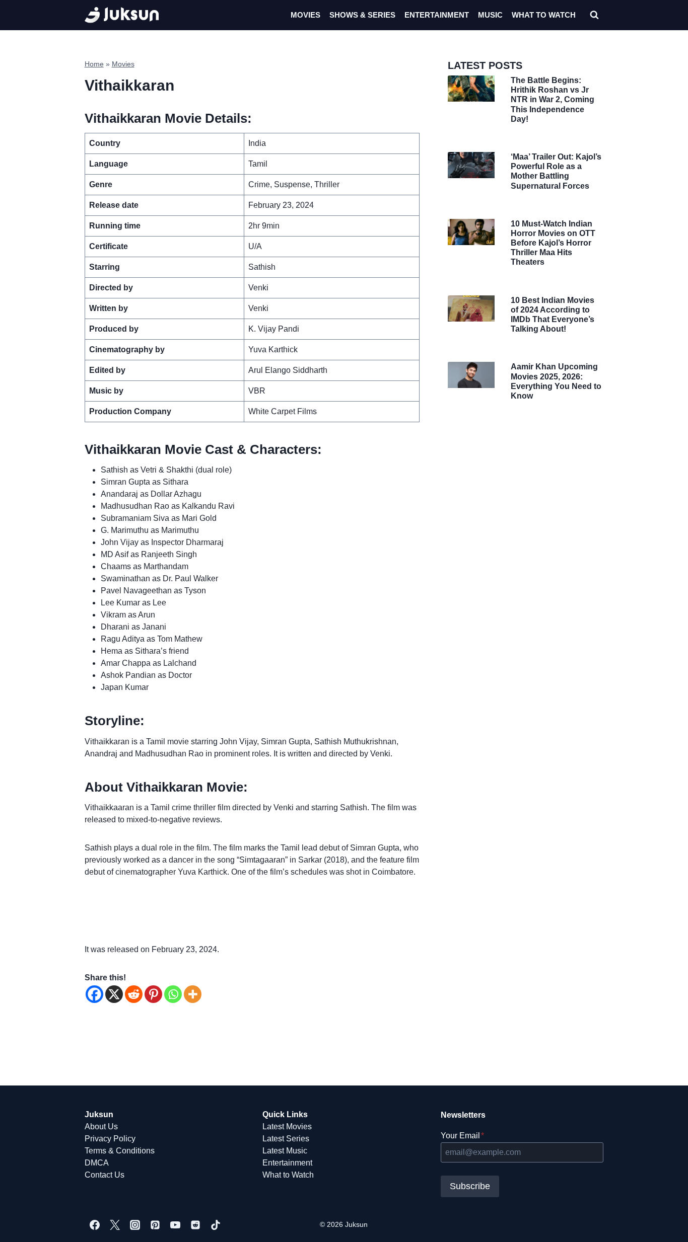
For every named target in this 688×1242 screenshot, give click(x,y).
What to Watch (288, 1175)
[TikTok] (215, 1225)
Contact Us (104, 1175)
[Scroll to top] (664, 1223)
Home (94, 64)
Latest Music (284, 1150)
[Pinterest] (153, 994)
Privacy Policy (110, 1138)
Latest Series (285, 1138)
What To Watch (544, 15)
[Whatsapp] (173, 994)
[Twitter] (115, 1225)
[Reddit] (134, 994)
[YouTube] (175, 1225)
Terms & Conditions (120, 1150)
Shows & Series (362, 15)
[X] (114, 994)
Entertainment (436, 15)
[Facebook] (94, 994)
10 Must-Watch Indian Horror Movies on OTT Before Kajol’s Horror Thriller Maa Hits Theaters (553, 243)
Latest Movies (287, 1126)
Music (490, 15)
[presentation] (471, 88)
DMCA (97, 1162)
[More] (192, 994)
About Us (101, 1126)
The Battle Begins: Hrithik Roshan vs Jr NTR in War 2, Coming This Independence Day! (552, 99)
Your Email (462, 1135)
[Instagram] (135, 1225)
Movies (305, 15)
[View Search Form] (594, 15)
